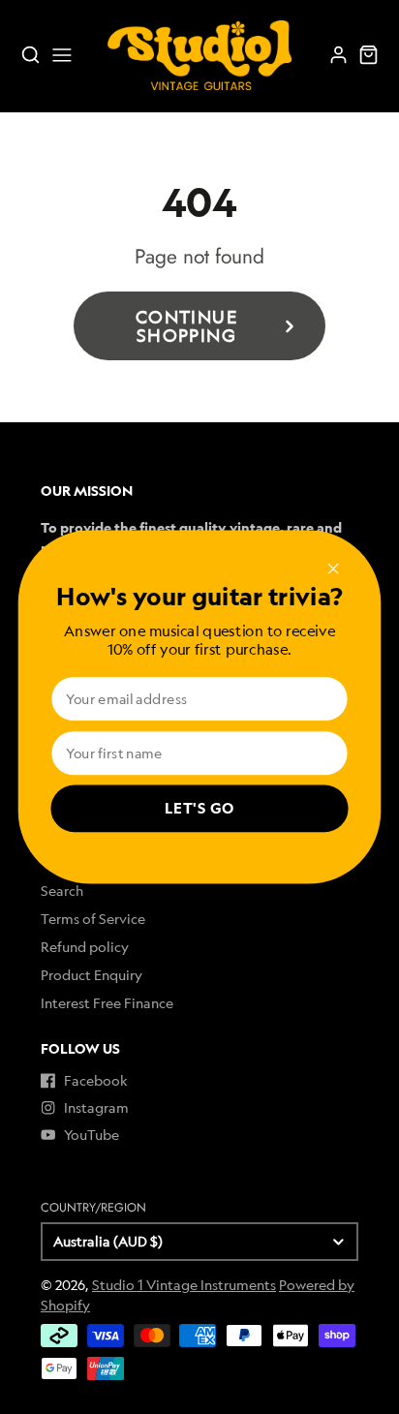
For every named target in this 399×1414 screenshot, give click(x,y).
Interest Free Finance (107, 1003)
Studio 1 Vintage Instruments (184, 1284)
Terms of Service (93, 918)
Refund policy (85, 946)
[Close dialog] (333, 569)
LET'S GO (199, 809)
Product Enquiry (91, 975)
